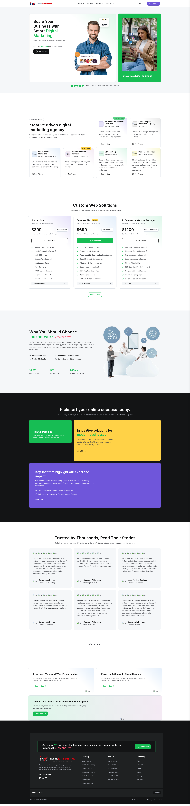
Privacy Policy (158, 800)
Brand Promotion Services (79, 153)
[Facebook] (40, 778)
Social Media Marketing (43, 153)
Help (140, 3)
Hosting (99, 3)
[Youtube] (46, 778)
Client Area (154, 3)
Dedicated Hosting (146, 152)
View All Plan (95, 295)
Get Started (43, 51)
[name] (41, 3)
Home (80, 3)
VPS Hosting (110, 152)
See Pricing (39, 686)
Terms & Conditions (134, 800)
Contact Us (110, 3)
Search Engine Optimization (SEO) (146, 123)
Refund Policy (147, 800)
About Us (90, 3)
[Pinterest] (43, 778)
